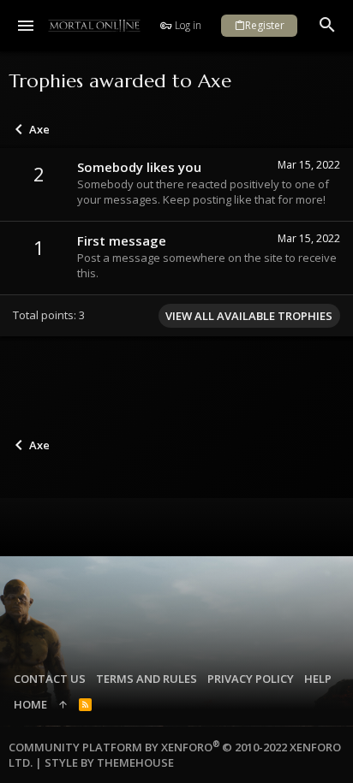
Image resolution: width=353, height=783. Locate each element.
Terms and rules (146, 678)
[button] (26, 25)
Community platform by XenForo (175, 754)
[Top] (63, 704)
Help (318, 678)
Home (30, 704)
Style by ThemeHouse (109, 762)
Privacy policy (250, 678)
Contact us (50, 678)
